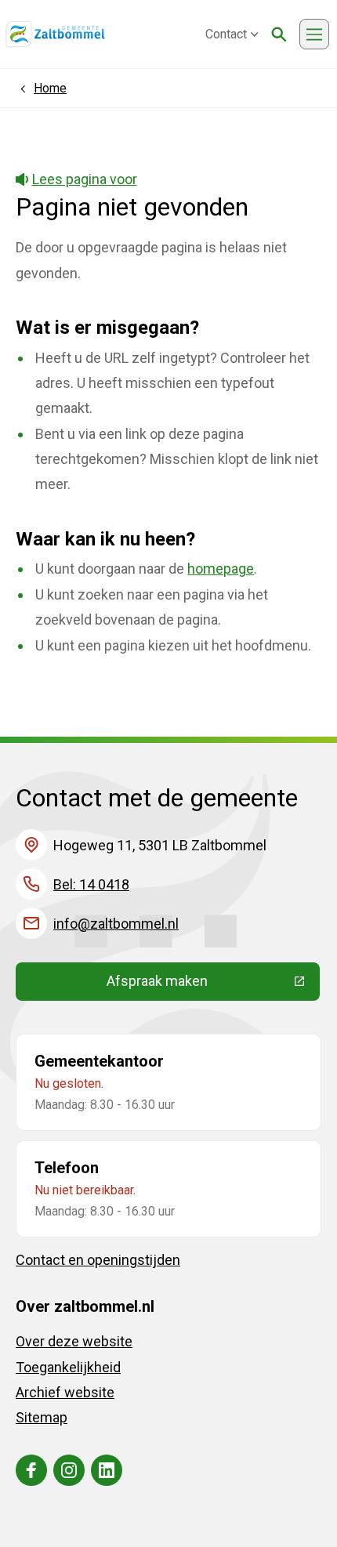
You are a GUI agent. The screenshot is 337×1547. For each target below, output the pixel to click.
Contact (226, 34)
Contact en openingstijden (98, 1260)
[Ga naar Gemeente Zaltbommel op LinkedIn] (106, 1470)
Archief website (65, 1392)
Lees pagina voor (84, 179)
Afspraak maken (213, 984)
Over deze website (74, 1341)
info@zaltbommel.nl (116, 923)
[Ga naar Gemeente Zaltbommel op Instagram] (69, 1470)
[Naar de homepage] (55, 34)
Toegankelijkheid (68, 1367)
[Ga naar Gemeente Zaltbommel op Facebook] (31, 1470)
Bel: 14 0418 (91, 884)
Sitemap (41, 1417)
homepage (220, 568)
